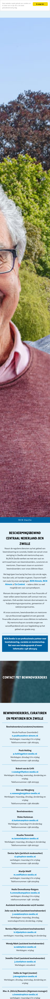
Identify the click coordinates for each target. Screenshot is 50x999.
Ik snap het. (40, 4)
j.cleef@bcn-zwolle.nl (25, 961)
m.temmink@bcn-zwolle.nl (25, 838)
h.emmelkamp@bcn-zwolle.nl (25, 892)
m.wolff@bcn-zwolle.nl (25, 874)
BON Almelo (36, 580)
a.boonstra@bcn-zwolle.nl (25, 994)
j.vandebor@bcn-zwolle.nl (25, 914)
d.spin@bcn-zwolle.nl (25, 856)
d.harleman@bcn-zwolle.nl (25, 820)
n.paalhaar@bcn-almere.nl (25, 735)
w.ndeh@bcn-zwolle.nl (25, 946)
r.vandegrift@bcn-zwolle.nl (25, 771)
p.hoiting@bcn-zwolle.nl (25, 753)
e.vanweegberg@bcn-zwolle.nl (25, 793)
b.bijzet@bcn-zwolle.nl (25, 932)
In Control (20, 584)
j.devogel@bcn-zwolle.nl (25, 976)
